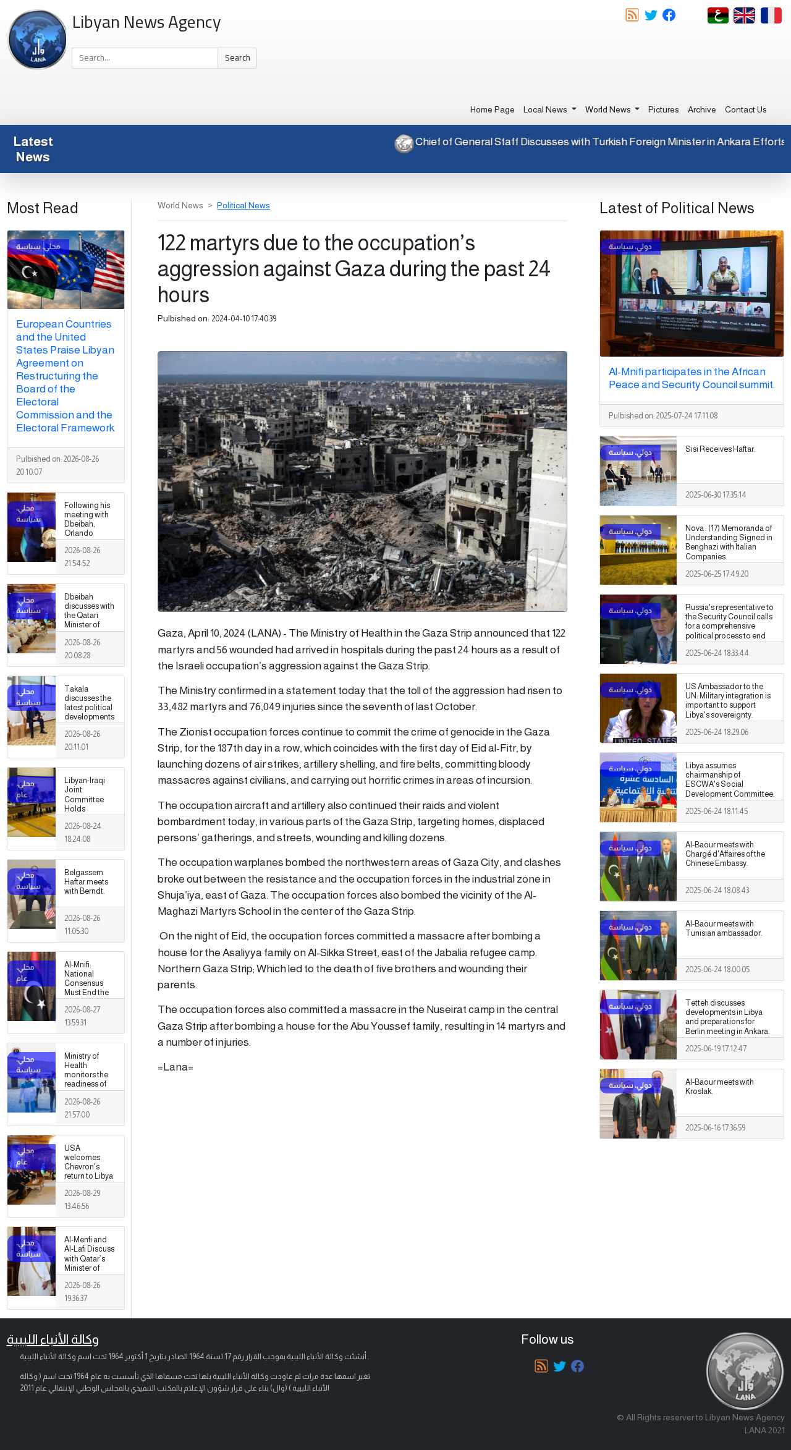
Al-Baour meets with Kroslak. (719, 1087)
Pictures (663, 109)
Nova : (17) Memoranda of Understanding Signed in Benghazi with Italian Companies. (728, 542)
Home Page (492, 109)
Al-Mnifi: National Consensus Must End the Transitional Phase (86, 988)
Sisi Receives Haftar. (720, 449)
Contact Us (746, 109)
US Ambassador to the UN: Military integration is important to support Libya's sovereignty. (728, 700)
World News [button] (609, 109)
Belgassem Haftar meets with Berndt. (86, 882)
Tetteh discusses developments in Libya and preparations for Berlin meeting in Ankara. (727, 1017)
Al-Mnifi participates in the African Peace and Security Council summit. (692, 378)
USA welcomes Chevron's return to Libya (88, 1162)
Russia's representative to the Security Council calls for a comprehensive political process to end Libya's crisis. (729, 626)
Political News (243, 205)
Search (237, 57)
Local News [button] (546, 109)
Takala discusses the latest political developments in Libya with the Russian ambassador (89, 717)
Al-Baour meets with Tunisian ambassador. (724, 929)
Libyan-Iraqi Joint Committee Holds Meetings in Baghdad (84, 804)
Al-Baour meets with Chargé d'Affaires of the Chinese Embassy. (725, 854)
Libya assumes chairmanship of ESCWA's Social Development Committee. (730, 779)
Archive (702, 109)
